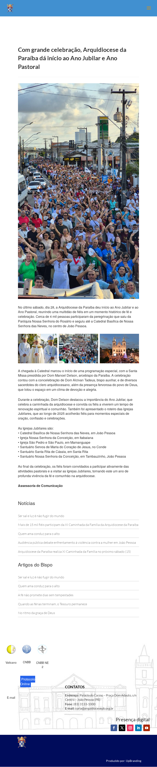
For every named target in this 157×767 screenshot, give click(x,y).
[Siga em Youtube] (146, 728)
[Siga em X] (122, 728)
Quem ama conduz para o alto (39, 534)
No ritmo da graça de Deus (36, 613)
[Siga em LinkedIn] (138, 728)
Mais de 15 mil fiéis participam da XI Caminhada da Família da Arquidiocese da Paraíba (78, 525)
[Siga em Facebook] (114, 728)
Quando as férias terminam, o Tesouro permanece (52, 604)
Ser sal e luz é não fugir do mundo (41, 516)
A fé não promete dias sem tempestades (45, 595)
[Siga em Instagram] (130, 728)
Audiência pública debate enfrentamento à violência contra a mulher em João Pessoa (77, 542)
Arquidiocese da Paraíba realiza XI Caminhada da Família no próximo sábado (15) (74, 551)
